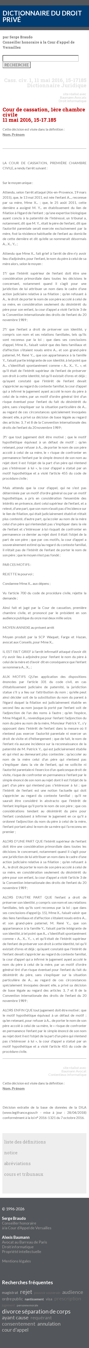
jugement (8, 1305)
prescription (67, 1298)
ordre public (12, 1299)
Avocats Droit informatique (72, 99)
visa (49, 1299)
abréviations (17, 1163)
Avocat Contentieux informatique (67, 1073)
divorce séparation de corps (36, 1311)
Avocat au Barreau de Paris (24, 1242)
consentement (18, 1323)
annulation (48, 1324)
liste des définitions (25, 1142)
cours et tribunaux (23, 1174)
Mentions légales (16, 1261)
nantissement (34, 1299)
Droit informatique (18, 1246)
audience (72, 1292)
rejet (26, 1291)
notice (10, 1152)
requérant (41, 1317)
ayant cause (15, 1317)
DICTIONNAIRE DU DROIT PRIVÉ (42, 16)
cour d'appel (15, 1330)
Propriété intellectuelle (21, 1251)
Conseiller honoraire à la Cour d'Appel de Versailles (26, 1223)
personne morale (27, 1305)
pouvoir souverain (47, 1292)
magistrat (10, 1292)
